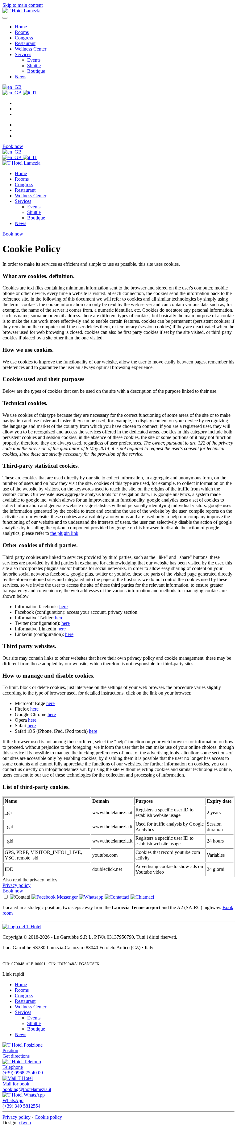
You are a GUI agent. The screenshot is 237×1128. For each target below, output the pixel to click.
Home (21, 26)
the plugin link (64, 533)
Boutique (36, 71)
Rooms (22, 32)
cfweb (25, 1122)
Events (33, 60)
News (20, 76)
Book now (12, 146)
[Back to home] (21, 10)
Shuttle (34, 65)
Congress (24, 37)
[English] (12, 87)
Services (23, 54)
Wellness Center (30, 48)
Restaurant (25, 43)
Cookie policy (48, 1117)
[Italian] (30, 92)
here (63, 606)
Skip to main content (22, 5)
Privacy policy (16, 885)
